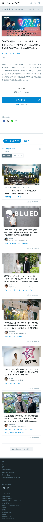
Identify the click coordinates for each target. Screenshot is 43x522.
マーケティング (8, 53)
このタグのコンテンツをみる (21, 449)
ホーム (4, 9)
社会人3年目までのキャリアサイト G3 (11, 501)
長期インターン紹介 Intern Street (10, 505)
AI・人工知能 (10, 433)
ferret (18, 104)
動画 (18, 53)
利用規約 (4, 514)
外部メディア (18, 156)
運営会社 (4, 510)
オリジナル (6, 156)
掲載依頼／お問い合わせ (9, 472)
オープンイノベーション (25, 430)
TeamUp (4, 507)
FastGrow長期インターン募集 (11, 478)
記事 (3, 461)
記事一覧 (10, 9)
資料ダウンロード (6, 517)
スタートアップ (22, 290)
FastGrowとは (6, 470)
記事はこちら (20, 100)
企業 (3, 467)
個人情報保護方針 (6, 512)
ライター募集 (6, 475)
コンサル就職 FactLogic (8, 503)
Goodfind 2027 (6, 494)
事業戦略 (8, 197)
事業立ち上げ (20, 433)
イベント (4, 464)
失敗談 (20, 337)
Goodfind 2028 (6, 496)
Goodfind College (6, 498)
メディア (32, 290)
